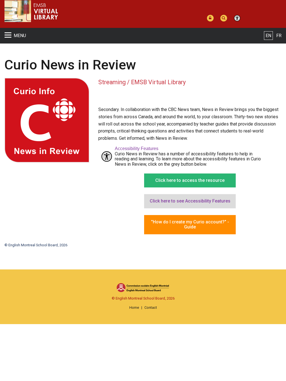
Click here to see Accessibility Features (190, 201)
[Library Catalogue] (224, 18)
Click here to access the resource (190, 180)
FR (279, 35)
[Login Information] (211, 18)
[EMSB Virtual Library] (86, 11)
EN (268, 35)
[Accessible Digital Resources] (238, 18)
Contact (150, 307)
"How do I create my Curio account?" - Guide (190, 224)
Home (134, 307)
